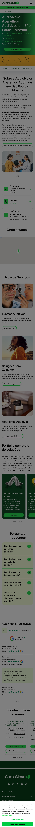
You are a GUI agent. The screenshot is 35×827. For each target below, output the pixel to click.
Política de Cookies (7, 815)
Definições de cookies (17, 819)
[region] (17, 814)
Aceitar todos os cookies (17, 824)
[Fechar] (32, 804)
